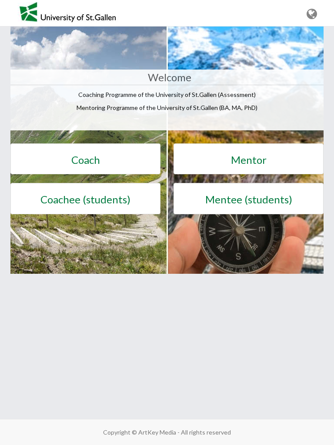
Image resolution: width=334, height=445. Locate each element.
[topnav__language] (312, 14)
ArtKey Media (157, 432)
